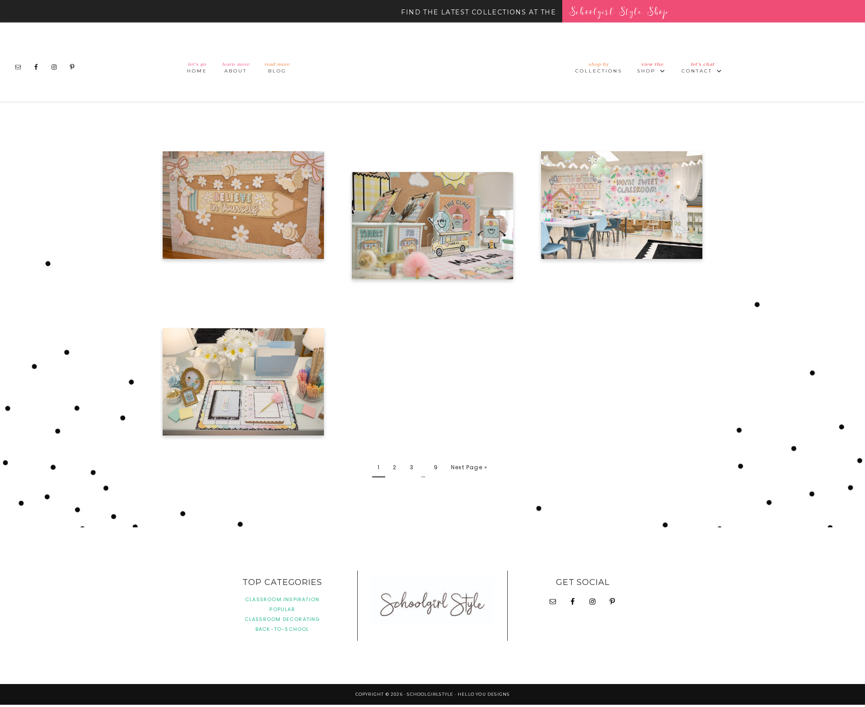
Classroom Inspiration (282, 599)
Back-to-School (282, 629)
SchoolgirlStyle (432, 62)
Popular (282, 609)
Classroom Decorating (282, 619)
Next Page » (469, 467)
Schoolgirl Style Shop (619, 11)
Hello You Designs (484, 694)
